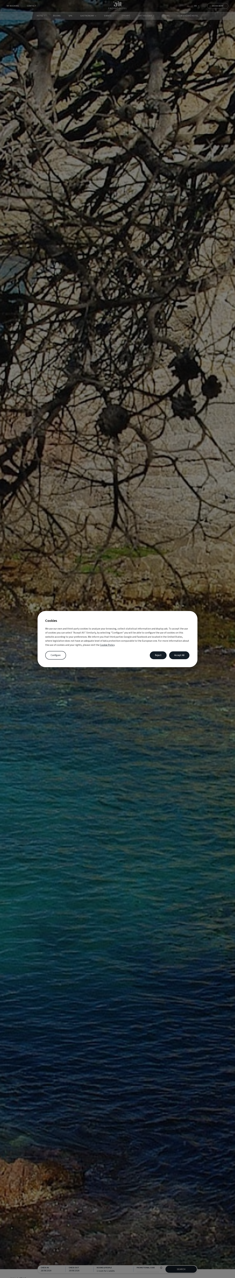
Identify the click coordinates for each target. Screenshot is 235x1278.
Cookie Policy (107, 645)
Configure (56, 655)
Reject (158, 655)
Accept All (179, 655)
